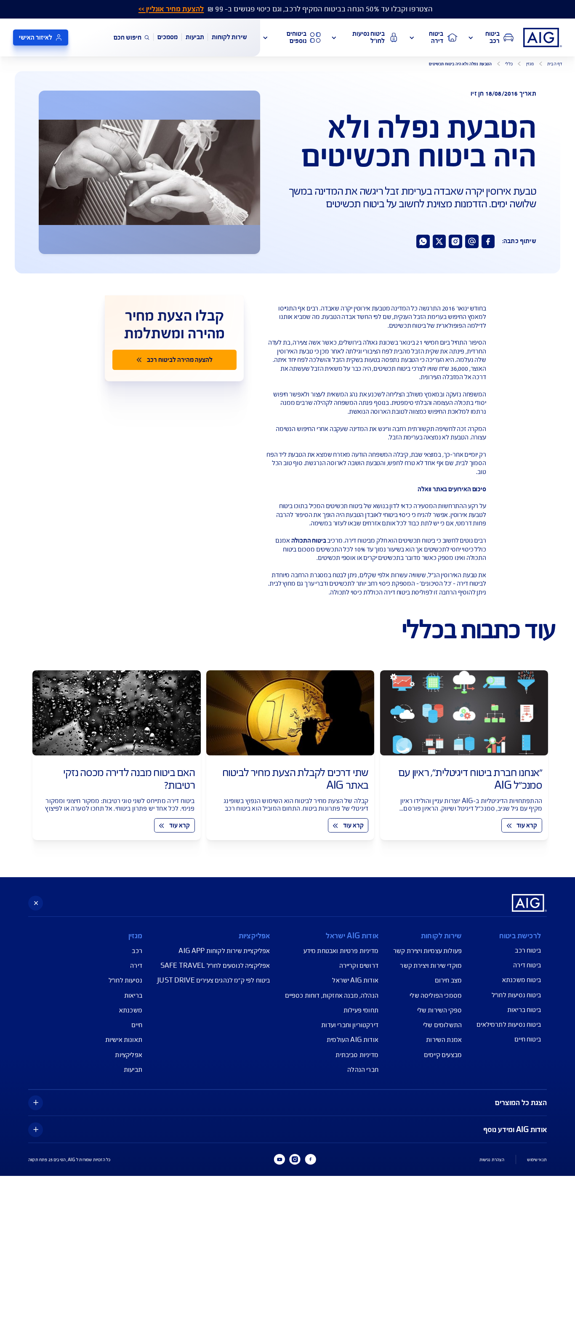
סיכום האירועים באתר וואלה (452, 489)
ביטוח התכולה (308, 540)
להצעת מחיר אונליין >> (171, 9)
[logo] (542, 37)
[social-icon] (488, 241)
